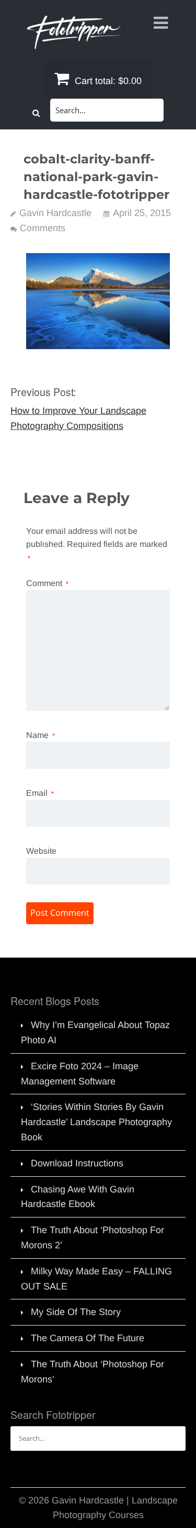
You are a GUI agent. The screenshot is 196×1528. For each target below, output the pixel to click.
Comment (47, 583)
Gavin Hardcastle (55, 213)
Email (40, 793)
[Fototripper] (73, 42)
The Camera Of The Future (87, 1338)
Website (41, 850)
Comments (42, 228)
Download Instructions (77, 1163)
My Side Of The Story (76, 1312)
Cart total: (107, 81)
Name (40, 735)
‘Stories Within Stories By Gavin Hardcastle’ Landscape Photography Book (96, 1122)
